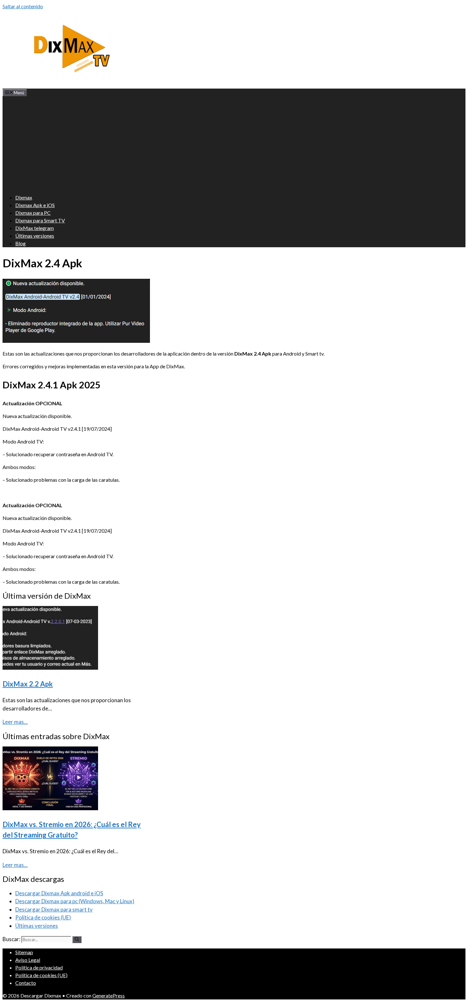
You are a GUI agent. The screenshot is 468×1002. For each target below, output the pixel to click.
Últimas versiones (34, 236)
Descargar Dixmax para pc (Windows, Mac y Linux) (74, 901)
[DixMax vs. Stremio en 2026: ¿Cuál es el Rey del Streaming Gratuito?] (50, 808)
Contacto (25, 983)
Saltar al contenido (23, 6)
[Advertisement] (234, 144)
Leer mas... (15, 721)
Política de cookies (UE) (43, 917)
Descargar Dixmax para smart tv (54, 909)
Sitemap (24, 952)
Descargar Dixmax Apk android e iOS (59, 893)
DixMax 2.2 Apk (28, 684)
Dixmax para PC (33, 213)
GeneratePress (108, 995)
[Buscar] (77, 939)
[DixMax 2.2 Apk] (50, 667)
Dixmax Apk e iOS (35, 205)
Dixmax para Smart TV (40, 220)
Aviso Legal (27, 960)
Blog (20, 243)
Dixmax (23, 197)
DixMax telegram (34, 228)
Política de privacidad (39, 967)
